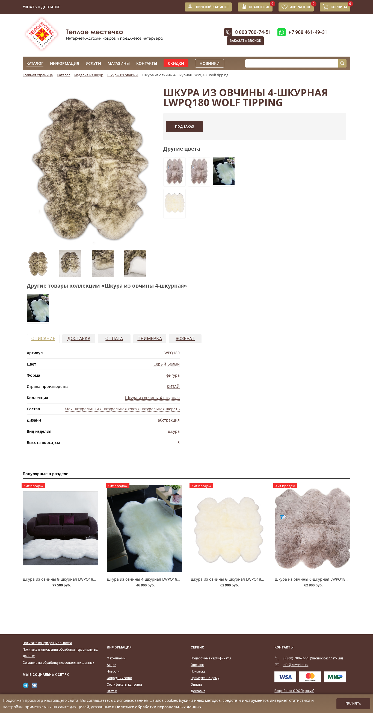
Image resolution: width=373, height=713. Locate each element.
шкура (174, 431)
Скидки (176, 63)
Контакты (146, 63)
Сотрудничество (119, 678)
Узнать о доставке (41, 7)
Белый (173, 364)
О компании (116, 658)
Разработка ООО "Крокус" (294, 691)
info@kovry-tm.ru (295, 665)
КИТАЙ (173, 386)
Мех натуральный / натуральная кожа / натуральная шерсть (122, 408)
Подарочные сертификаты (211, 658)
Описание (43, 338)
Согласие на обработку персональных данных (58, 663)
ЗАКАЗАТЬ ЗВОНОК (245, 41)
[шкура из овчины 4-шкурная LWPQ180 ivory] (224, 183)
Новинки (210, 63)
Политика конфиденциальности (47, 643)
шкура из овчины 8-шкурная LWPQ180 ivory (64, 579)
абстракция (169, 420)
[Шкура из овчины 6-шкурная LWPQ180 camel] (174, 183)
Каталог (34, 63)
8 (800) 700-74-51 (296, 658)
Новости (113, 671)
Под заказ (184, 126)
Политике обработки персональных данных (158, 706)
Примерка (149, 338)
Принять (353, 704)
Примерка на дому (205, 678)
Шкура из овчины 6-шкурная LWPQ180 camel (317, 579)
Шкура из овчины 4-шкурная (152, 397)
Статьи (112, 691)
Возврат (185, 338)
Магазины (119, 63)
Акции (111, 665)
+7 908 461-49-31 (307, 32)
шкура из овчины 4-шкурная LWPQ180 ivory (148, 579)
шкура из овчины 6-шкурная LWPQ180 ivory (232, 579)
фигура (173, 375)
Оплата (114, 338)
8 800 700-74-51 (253, 32)
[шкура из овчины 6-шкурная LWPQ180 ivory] (174, 215)
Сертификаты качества (124, 684)
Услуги (93, 63)
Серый (159, 364)
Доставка (78, 338)
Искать (342, 63)
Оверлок (197, 665)
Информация (64, 63)
